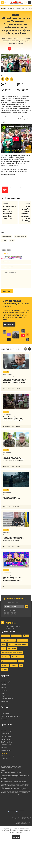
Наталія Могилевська (17, 657)
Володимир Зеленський (8, 640)
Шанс (3, 648)
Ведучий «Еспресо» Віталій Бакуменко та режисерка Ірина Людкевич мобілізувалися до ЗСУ (13, 458)
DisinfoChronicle (6, 742)
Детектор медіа (18, 49)
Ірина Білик (5, 665)
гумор (4, 240)
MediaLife (6, 8)
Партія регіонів (12, 648)
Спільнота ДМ (10, 324)
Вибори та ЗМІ (6, 750)
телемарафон (6, 236)
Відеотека (4, 748)
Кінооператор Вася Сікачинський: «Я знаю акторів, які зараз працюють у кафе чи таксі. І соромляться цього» (14, 380)
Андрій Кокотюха (22, 640)
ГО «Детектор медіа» (8, 756)
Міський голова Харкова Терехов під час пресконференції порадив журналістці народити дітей (13, 538)
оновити (4, 254)
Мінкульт (26, 636)
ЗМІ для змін (5, 739)
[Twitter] (7, 79)
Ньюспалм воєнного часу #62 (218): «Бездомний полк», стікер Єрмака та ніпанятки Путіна (12, 579)
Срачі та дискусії (7, 699)
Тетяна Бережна (16, 636)
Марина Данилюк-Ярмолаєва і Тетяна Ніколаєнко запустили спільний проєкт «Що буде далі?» (13, 418)
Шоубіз (3, 687)
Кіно (2, 693)
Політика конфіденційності (10, 716)
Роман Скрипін (20, 236)
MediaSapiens (5, 734)
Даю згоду (16, 837)
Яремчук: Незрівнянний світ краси (18, 644)
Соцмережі (5, 696)
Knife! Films (14, 665)
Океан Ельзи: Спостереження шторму (12, 652)
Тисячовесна (5, 636)
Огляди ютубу (5, 682)
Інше (11, 8)
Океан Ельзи (5, 657)
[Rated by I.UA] (12, 811)
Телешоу (4, 690)
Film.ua (3, 644)
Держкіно (4, 669)
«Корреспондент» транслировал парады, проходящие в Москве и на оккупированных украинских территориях (9, 212)
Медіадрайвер (6, 745)
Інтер (12, 240)
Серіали (3, 685)
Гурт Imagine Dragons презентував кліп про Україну (12, 497)
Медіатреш (5, 701)
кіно (21, 665)
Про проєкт (5, 713)
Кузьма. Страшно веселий (9, 661)
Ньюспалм (4, 759)
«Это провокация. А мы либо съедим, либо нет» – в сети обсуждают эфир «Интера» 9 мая (25, 214)
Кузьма (21, 661)
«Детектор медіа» (9, 770)
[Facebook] (2, 79)
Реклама (4, 719)
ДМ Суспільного (6, 736)
